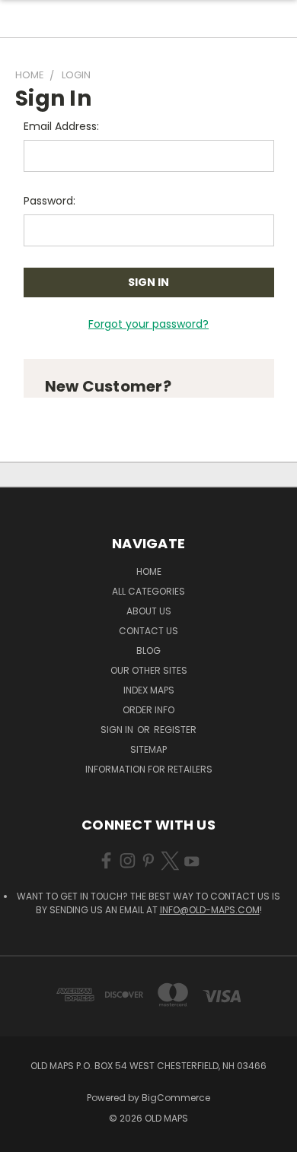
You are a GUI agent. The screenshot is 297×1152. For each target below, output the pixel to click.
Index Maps (148, 690)
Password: (49, 200)
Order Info (148, 709)
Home (148, 571)
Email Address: (61, 126)
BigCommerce (176, 1097)
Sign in (118, 729)
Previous (23, 1136)
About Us (148, 611)
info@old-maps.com (210, 909)
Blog (148, 650)
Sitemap (148, 749)
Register (175, 729)
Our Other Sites (148, 670)
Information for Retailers (148, 769)
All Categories (148, 591)
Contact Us (148, 630)
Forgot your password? (148, 324)
